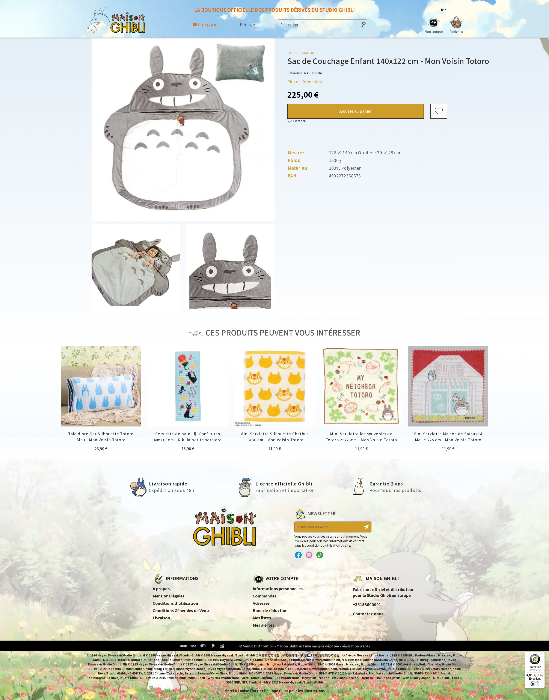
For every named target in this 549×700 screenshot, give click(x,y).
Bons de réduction (270, 610)
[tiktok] (319, 555)
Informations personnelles (278, 588)
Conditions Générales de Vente (181, 610)
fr (442, 9)
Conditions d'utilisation (175, 603)
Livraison (161, 617)
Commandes (264, 596)
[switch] (535, 683)
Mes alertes (263, 625)
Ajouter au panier (355, 111)
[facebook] (298, 555)
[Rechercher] (363, 24)
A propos (161, 588)
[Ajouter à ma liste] (438, 111)
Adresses (261, 603)
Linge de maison (300, 53)
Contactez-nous (368, 613)
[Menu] (542, 654)
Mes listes (262, 617)
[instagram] (309, 555)
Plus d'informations (305, 81)
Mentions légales (168, 596)
